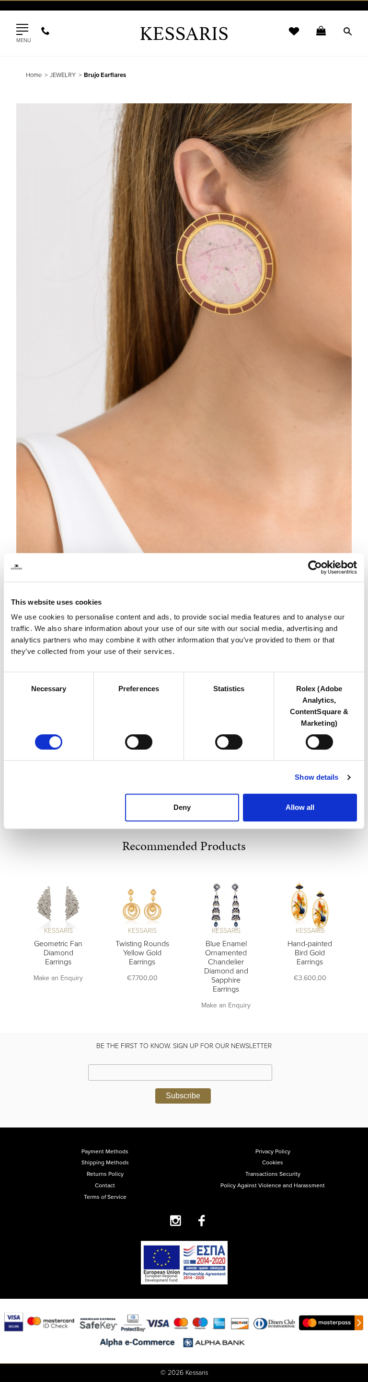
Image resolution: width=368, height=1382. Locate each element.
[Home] (184, 33)
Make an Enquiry (58, 978)
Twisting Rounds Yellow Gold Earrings (142, 953)
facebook (202, 1221)
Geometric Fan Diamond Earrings (58, 953)
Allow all (300, 807)
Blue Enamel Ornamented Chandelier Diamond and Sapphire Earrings (226, 966)
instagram (176, 1221)
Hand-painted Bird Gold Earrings (310, 953)
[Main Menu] (22, 29)
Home (34, 75)
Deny (182, 807)
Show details (316, 777)
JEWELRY (63, 75)
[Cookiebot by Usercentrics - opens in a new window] (315, 567)
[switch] (138, 742)
